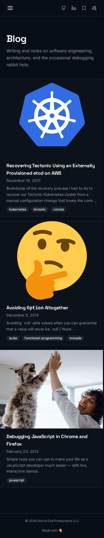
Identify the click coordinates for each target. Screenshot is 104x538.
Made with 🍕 (52, 530)
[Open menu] (10, 8)
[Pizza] (94, 8)
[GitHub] (63, 8)
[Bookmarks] (84, 8)
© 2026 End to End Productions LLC (52, 521)
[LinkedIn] (73, 8)
